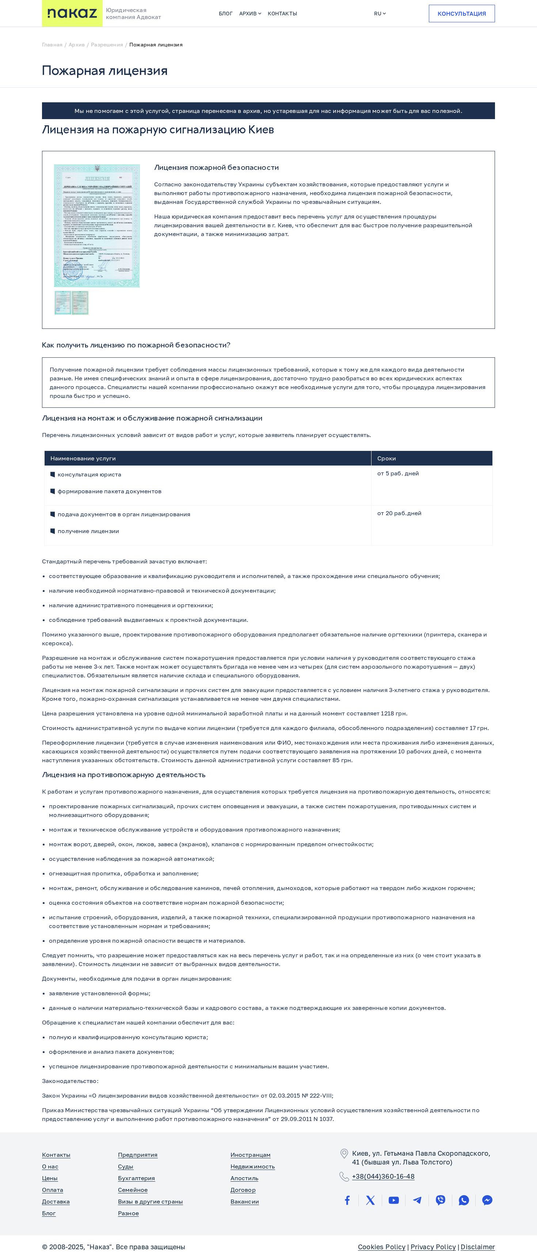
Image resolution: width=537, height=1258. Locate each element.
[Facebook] (347, 1200)
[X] (370, 1200)
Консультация (462, 13)
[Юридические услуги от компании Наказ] (72, 13)
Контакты (282, 13)
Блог (226, 13)
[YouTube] (393, 1200)
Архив (248, 13)
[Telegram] (417, 1200)
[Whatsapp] (464, 1200)
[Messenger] (487, 1200)
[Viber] (440, 1200)
